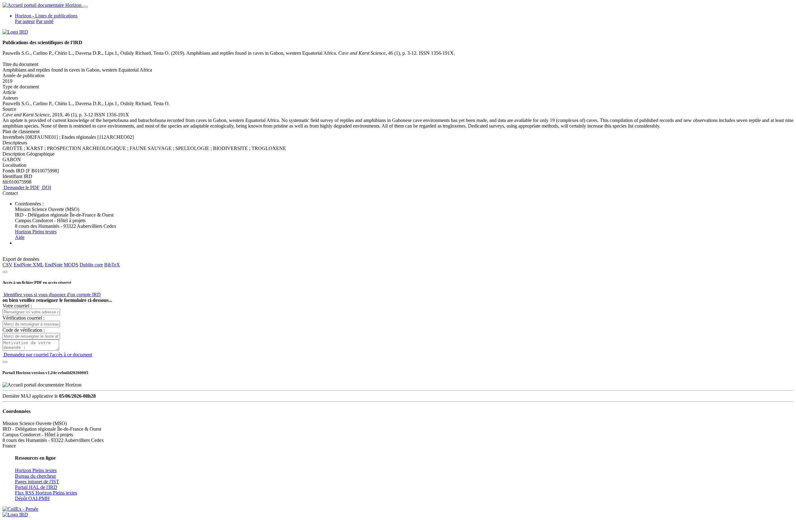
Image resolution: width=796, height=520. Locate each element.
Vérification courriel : (23, 318)
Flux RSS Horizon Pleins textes (46, 492)
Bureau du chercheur (35, 476)
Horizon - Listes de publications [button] (46, 15)
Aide (20, 237)
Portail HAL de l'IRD (36, 487)
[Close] (4, 272)
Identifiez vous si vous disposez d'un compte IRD (51, 294)
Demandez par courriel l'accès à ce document (47, 354)
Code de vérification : (23, 330)
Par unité (44, 21)
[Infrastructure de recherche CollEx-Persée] (20, 509)
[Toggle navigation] (85, 7)
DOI (46, 187)
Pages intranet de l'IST (37, 481)
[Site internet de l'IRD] (15, 32)
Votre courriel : (17, 305)
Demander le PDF (20, 187)
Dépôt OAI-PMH (32, 498)
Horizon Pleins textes (36, 231)
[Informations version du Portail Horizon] (15, 514)
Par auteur (25, 21)
